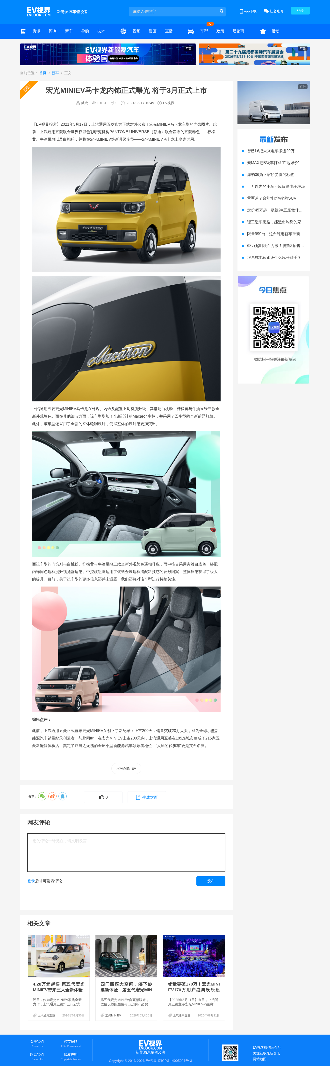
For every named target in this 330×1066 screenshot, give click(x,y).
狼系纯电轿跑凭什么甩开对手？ (274, 257)
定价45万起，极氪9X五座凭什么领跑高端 (282, 210)
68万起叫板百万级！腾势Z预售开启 (277, 246)
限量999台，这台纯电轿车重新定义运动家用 (285, 234)
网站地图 (259, 1059)
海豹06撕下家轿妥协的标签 (270, 175)
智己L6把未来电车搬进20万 (270, 151)
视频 (136, 31)
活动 (276, 31)
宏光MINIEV (126, 768)
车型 (204, 31)
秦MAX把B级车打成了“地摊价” (273, 163)
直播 (169, 31)
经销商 (238, 31)
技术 (101, 31)
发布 (211, 881)
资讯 (36, 31)
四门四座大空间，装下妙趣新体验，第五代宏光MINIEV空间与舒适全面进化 (126, 990)
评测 (53, 31)
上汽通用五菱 (46, 1015)
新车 (69, 31)
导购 (85, 31)
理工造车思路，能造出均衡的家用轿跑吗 (282, 222)
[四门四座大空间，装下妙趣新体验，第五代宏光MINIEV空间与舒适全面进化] (126, 956)
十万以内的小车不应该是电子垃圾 (276, 186)
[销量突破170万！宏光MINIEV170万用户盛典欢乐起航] (194, 956)
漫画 (153, 31)
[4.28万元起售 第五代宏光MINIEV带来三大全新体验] (59, 956)
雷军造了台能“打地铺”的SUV (271, 198)
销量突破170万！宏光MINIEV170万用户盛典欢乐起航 (194, 990)
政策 (220, 31)
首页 (43, 73)
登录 (300, 11)
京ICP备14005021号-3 (175, 1061)
